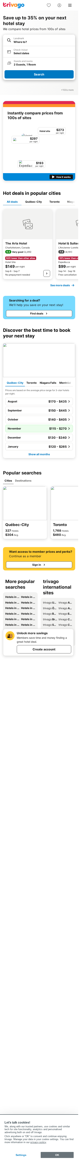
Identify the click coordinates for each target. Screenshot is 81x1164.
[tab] (12, 202)
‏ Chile (66, 624)
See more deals (60, 285)
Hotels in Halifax (28, 613)
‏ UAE (50, 602)
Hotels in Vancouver (12, 608)
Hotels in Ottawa (28, 608)
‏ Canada (66, 619)
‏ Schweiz (50, 624)
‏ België (50, 613)
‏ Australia (66, 608)
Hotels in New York (28, 619)
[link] (49, 5)
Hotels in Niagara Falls (12, 602)
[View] (46, 273)
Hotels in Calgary (12, 613)
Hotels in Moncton (28, 624)
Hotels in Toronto (28, 596)
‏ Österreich (50, 608)
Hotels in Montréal (28, 602)
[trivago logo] (13, 5)
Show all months (39, 454)
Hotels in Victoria (12, 619)
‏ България (66, 613)
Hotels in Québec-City (12, 596)
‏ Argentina (66, 602)
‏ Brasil (50, 619)
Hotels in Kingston (12, 624)
